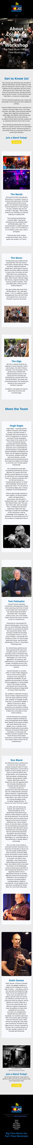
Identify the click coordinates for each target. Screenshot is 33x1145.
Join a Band (16, 1123)
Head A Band (16, 1127)
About (16, 1122)
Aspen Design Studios (20, 1116)
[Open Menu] (16, 15)
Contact (16, 1128)
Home (16, 1120)
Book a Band (16, 1125)
